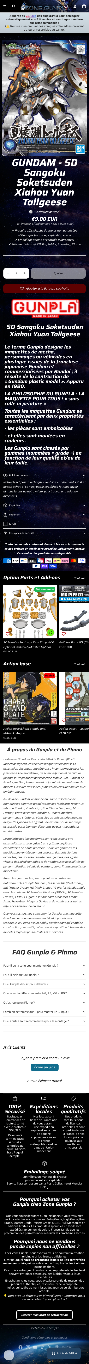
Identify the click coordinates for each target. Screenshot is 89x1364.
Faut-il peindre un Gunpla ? (21, 975)
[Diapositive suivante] (81, 619)
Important (14, 514)
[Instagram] (27, 1347)
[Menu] (5, 6)
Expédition (15, 505)
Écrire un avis (44, 1067)
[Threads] (56, 1347)
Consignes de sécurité (21, 533)
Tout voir (80, 578)
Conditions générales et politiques (44, 1337)
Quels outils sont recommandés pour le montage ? (36, 1021)
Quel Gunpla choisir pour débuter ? (25, 984)
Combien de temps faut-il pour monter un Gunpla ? (36, 1012)
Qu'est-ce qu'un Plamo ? (19, 1002)
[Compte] (74, 6)
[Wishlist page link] (66, 6)
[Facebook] (20, 1347)
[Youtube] (35, 1347)
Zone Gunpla (50, 1328)
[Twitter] (49, 1347)
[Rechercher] (13, 6)
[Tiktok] (42, 1347)
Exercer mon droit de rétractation (44, 1315)
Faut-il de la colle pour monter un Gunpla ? (31, 965)
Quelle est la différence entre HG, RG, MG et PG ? (35, 993)
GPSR (12, 524)
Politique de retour (19, 475)
